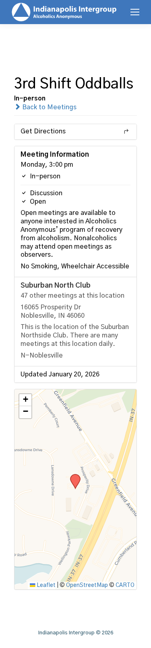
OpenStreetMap (87, 585)
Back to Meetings (49, 107)
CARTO (125, 585)
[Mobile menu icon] (135, 12)
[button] (72, 476)
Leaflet (45, 585)
